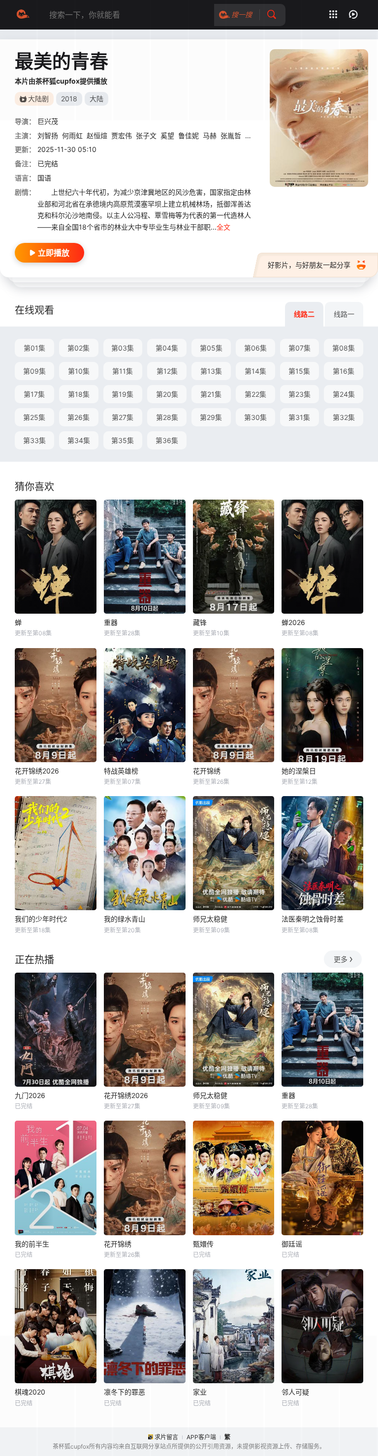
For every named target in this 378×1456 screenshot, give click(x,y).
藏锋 (200, 622)
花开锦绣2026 (37, 771)
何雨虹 (72, 135)
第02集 (78, 348)
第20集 (167, 394)
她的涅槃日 (299, 771)
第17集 (34, 394)
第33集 (34, 440)
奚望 (167, 135)
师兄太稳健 (210, 919)
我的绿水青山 (124, 919)
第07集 (299, 348)
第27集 (122, 417)
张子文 (146, 135)
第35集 (122, 440)
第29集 (211, 417)
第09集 (34, 371)
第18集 (79, 394)
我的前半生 (32, 1244)
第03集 (122, 348)
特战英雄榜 (121, 771)
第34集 (78, 440)
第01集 (34, 348)
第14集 (255, 371)
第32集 (344, 417)
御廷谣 (292, 1244)
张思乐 (255, 135)
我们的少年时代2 (41, 919)
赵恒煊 (97, 135)
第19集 (122, 394)
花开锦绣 (206, 771)
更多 (340, 959)
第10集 (79, 371)
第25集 (34, 417)
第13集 (211, 371)
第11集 (122, 371)
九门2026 (30, 1095)
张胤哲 (230, 135)
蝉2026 (293, 622)
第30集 (255, 417)
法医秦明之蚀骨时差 (313, 919)
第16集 (343, 371)
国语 (44, 178)
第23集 (299, 394)
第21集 (210, 394)
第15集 (299, 371)
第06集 (255, 348)
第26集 (78, 417)
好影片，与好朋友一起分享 (309, 265)
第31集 (299, 417)
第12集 (167, 371)
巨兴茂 (47, 121)
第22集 (255, 394)
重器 (111, 622)
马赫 (210, 135)
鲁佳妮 (188, 135)
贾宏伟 (121, 135)
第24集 (344, 394)
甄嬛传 (203, 1244)
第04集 (167, 348)
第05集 (211, 348)
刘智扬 (47, 135)
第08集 (343, 348)
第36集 (167, 440)
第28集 (167, 417)
